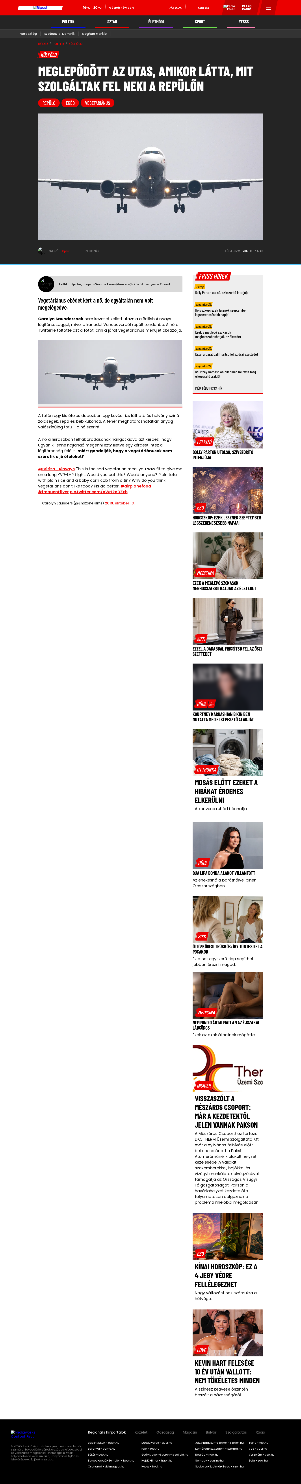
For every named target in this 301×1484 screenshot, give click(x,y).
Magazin (190, 1432)
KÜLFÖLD (75, 44)
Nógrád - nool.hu (207, 1454)
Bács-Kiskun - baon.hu (103, 1443)
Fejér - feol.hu (150, 1449)
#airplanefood (136, 486)
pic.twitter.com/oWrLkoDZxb (99, 492)
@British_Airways (56, 469)
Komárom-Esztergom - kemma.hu (218, 1449)
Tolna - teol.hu (258, 1443)
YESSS (244, 21)
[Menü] (268, 7)
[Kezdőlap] (40, 8)
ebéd (70, 103)
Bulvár (211, 1432)
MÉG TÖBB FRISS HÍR (208, 388)
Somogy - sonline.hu (209, 1460)
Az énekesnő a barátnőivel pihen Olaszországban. (224, 883)
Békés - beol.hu (98, 1454)
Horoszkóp (28, 34)
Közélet (141, 1432)
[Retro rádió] (228, 8)
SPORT (200, 21)
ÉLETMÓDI (156, 21)
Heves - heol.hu (151, 1466)
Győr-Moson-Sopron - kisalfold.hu (164, 1454)
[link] (204, 441)
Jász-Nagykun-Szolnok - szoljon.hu (219, 1443)
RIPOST (43, 44)
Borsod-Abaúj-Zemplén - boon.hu (111, 1460)
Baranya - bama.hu (101, 1449)
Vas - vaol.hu (258, 1449)
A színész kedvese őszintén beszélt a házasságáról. (221, 1392)
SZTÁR (112, 21)
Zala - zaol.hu (258, 1460)
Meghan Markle (94, 34)
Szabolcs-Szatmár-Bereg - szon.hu (219, 1466)
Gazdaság (165, 1432)
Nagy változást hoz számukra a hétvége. (226, 1295)
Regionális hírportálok (107, 1432)
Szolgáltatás (236, 1432)
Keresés (203, 7)
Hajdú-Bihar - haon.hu (157, 1460)
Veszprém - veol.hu (262, 1454)
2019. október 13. (120, 503)
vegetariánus (97, 103)
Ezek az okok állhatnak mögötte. (224, 1035)
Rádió (260, 1432)
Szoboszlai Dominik (59, 34)
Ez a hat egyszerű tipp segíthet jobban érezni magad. (223, 961)
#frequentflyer (53, 492)
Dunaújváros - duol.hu (156, 1443)
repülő (49, 103)
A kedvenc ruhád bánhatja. (221, 808)
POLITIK (68, 21)
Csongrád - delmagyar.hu (106, 1466)
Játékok (175, 7)
